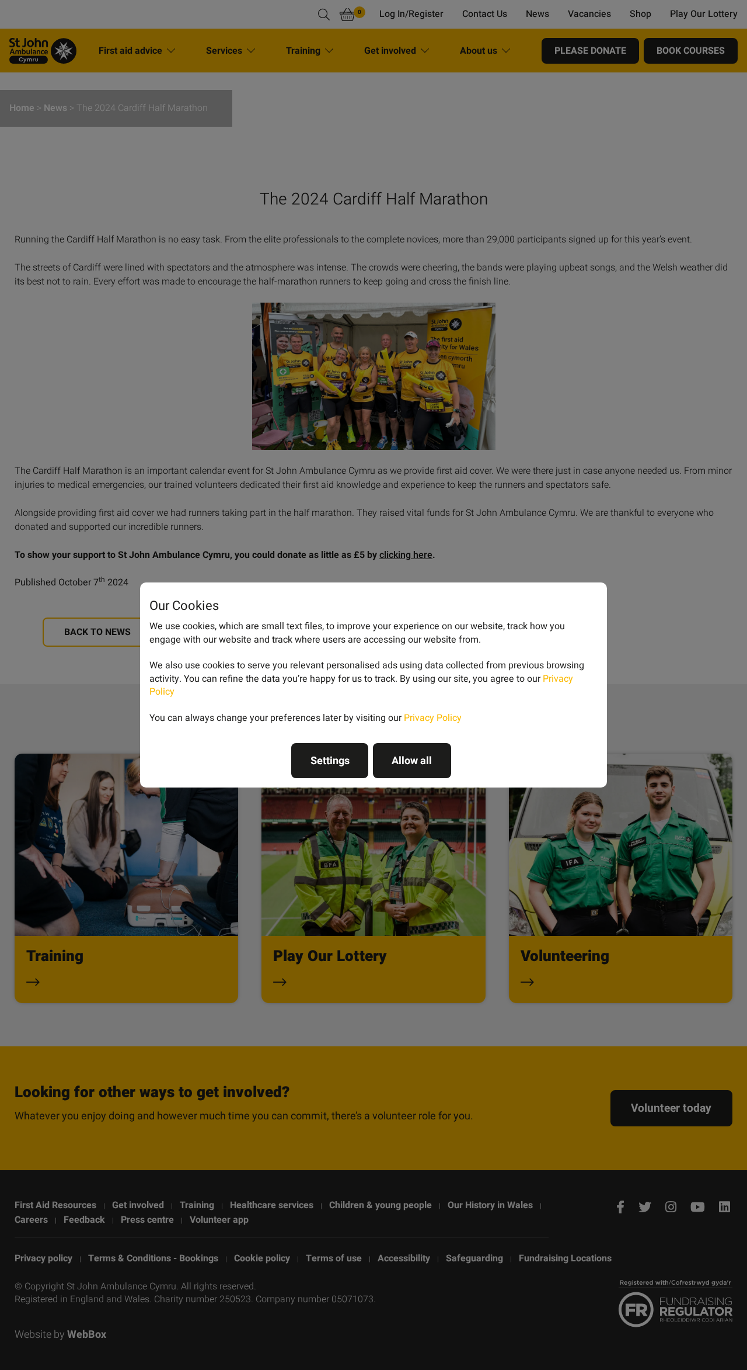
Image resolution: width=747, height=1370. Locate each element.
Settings (330, 761)
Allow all (412, 761)
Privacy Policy (433, 718)
